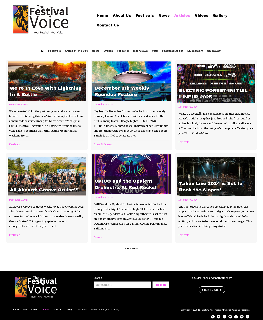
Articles (182, 15)
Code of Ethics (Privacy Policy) (105, 309)
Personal (123, 51)
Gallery (220, 15)
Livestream (195, 51)
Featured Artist (172, 51)
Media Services (30, 309)
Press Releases (103, 144)
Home (102, 15)
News (164, 15)
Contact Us (108, 25)
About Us (122, 15)
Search (98, 277)
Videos (201, 15)
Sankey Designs (212, 289)
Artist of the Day (76, 51)
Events (108, 51)
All (42, 51)
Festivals (145, 15)
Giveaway (214, 51)
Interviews (140, 51)
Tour (155, 51)
